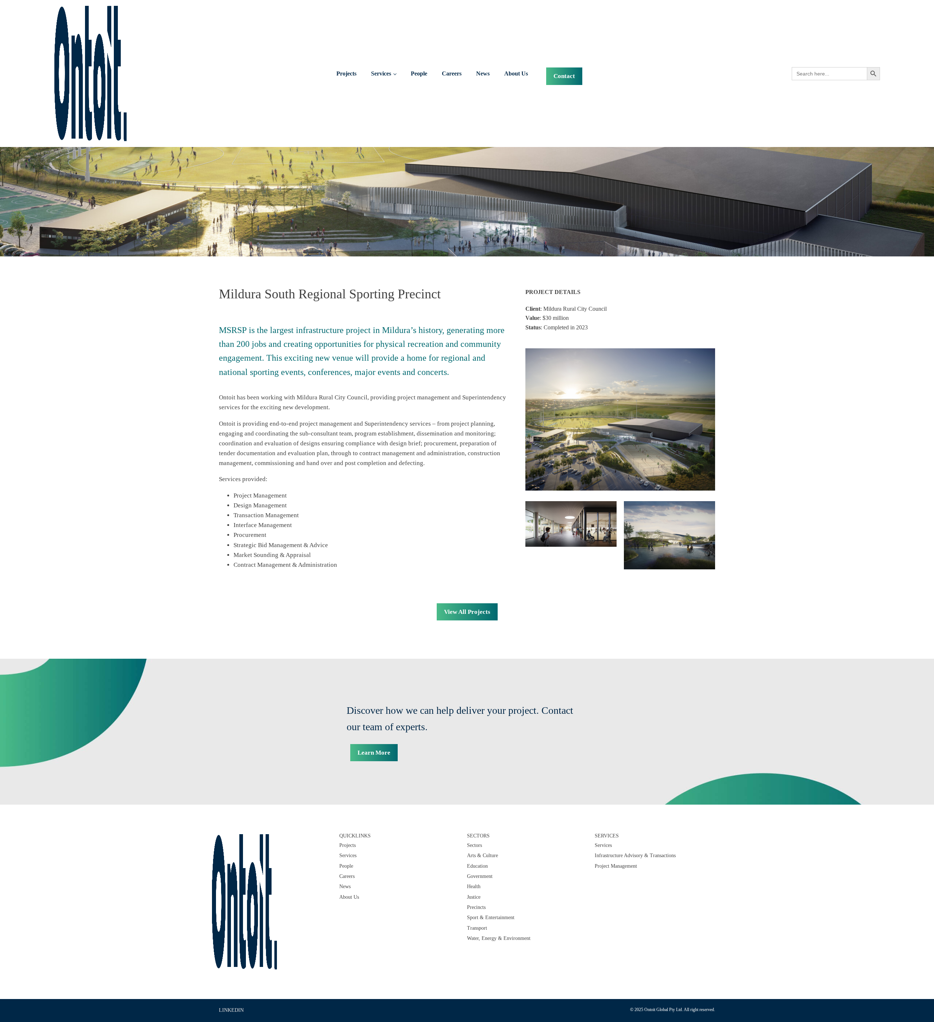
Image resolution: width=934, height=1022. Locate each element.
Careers (452, 73)
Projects (346, 73)
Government (480, 876)
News (483, 73)
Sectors (474, 845)
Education (477, 866)
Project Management (616, 866)
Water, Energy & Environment (498, 938)
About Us (516, 73)
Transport (477, 928)
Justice (473, 897)
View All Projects (467, 611)
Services (381, 73)
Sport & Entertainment (490, 917)
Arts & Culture (482, 855)
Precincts (476, 907)
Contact (564, 76)
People (419, 73)
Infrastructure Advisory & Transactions (635, 855)
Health (473, 886)
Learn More (374, 752)
